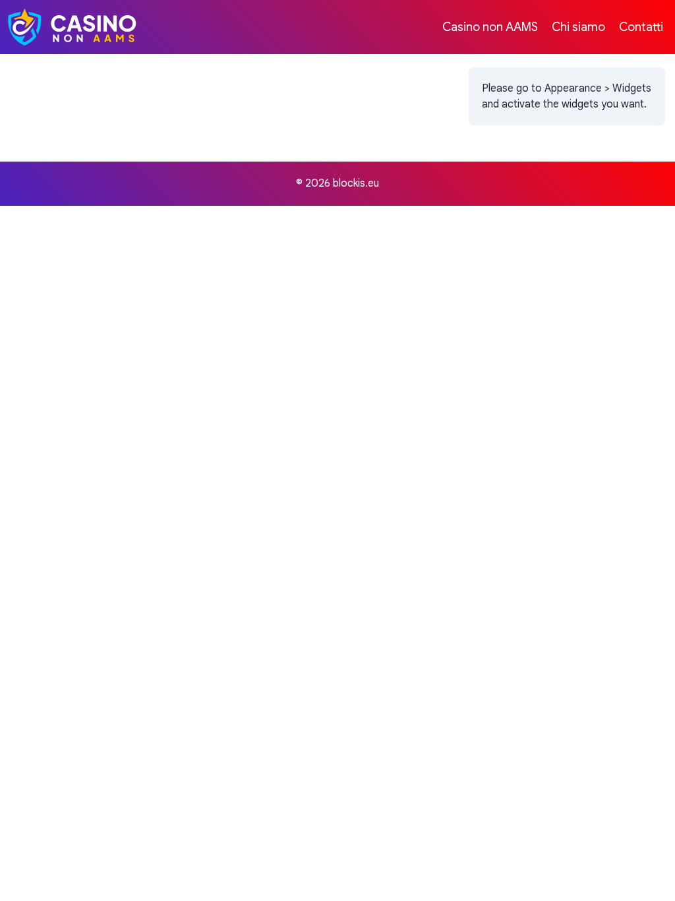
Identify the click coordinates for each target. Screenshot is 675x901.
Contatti (641, 27)
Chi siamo (578, 27)
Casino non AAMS (490, 27)
